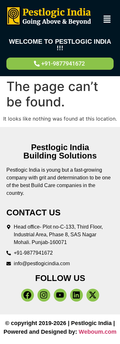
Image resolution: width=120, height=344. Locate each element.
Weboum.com (97, 332)
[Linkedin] (76, 295)
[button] (107, 19)
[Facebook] (27, 295)
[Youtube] (60, 295)
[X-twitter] (92, 295)
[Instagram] (43, 295)
